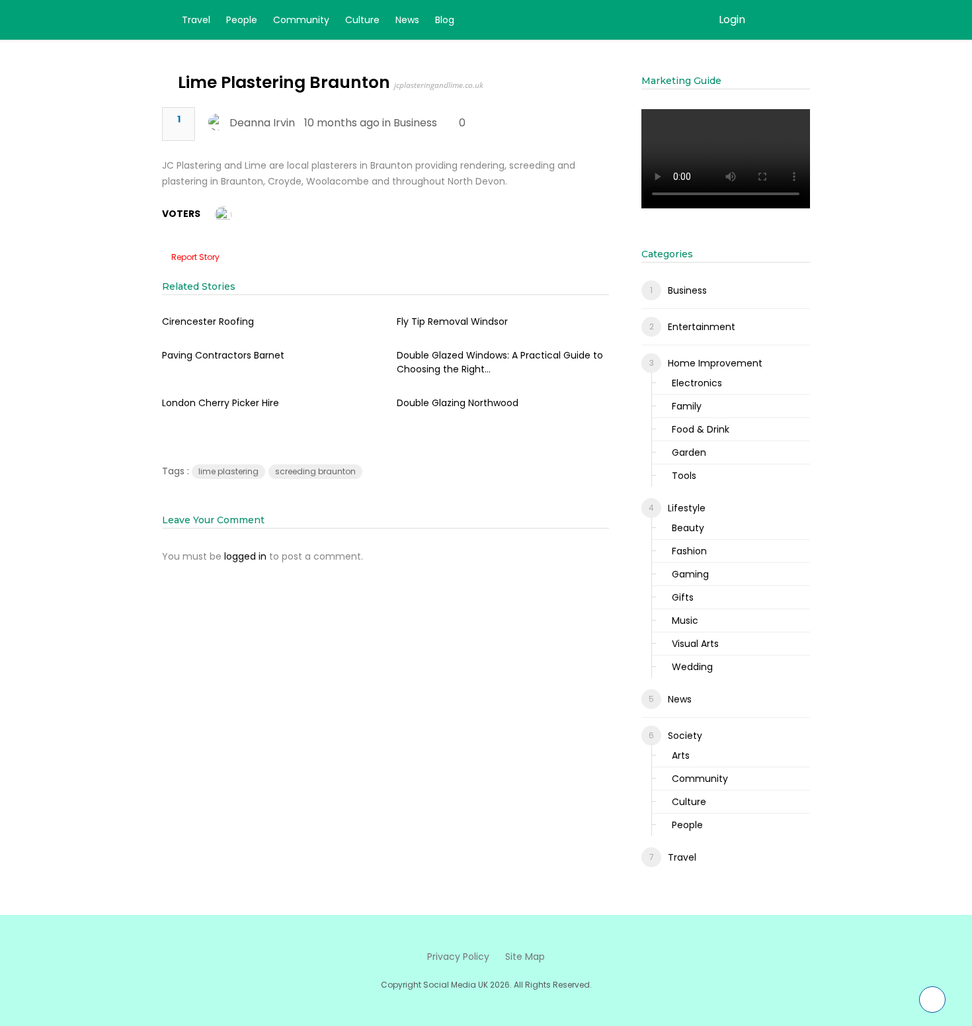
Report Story (195, 257)
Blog (444, 19)
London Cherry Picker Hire (220, 402)
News (407, 19)
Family (687, 406)
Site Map (525, 956)
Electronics (697, 383)
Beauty (688, 527)
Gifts (683, 597)
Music (685, 620)
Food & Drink (700, 429)
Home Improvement (715, 363)
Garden (689, 452)
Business (415, 122)
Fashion (689, 551)
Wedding (692, 666)
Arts (681, 755)
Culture (362, 19)
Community (301, 19)
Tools (684, 475)
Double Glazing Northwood (457, 402)
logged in (245, 556)
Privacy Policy (458, 956)
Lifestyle (687, 508)
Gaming (690, 574)
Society (685, 735)
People (241, 19)
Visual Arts (695, 643)
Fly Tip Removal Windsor (452, 321)
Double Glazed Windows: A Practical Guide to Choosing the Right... (500, 362)
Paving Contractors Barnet (223, 355)
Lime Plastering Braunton (284, 82)
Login (732, 19)
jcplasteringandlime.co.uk (438, 85)
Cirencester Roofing (208, 321)
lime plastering (228, 471)
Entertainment (701, 326)
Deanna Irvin (262, 122)
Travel (196, 19)
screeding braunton (315, 471)
